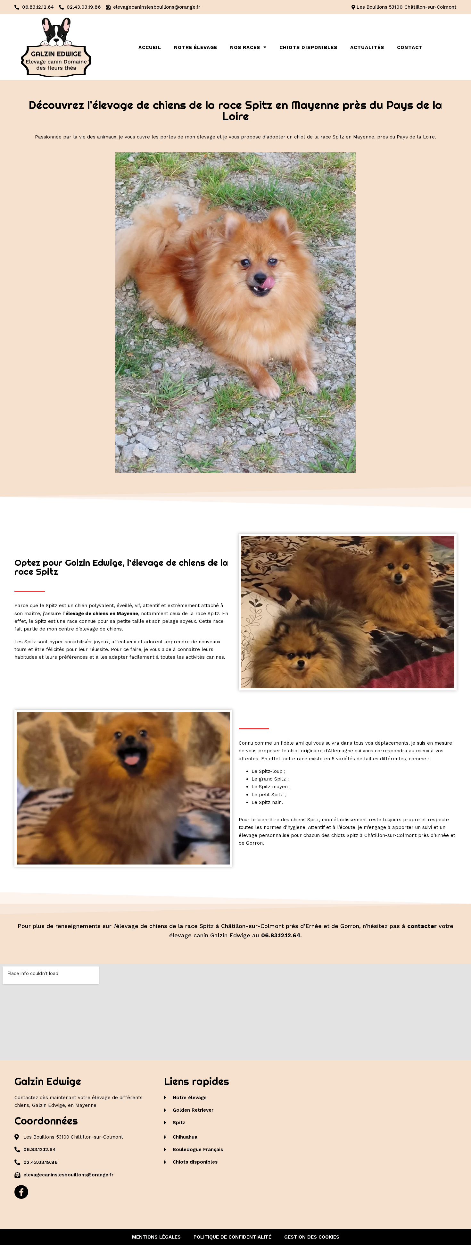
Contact (410, 47)
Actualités (367, 47)
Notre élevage (195, 47)
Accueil (149, 47)
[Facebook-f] (21, 1192)
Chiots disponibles (308, 47)
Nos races (245, 47)
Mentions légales (156, 1237)
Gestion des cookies (311, 1237)
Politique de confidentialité (232, 1237)
